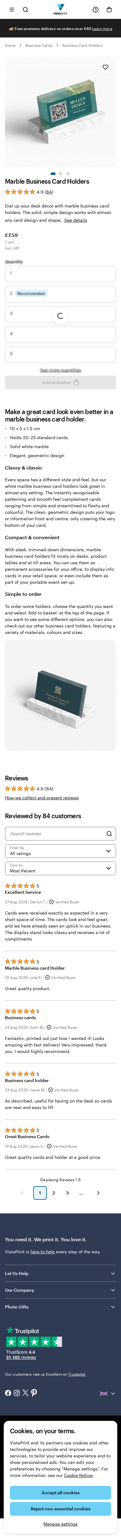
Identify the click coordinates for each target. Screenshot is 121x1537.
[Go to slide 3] (68, 173)
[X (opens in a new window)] (25, 1393)
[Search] (109, 833)
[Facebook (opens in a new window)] (8, 1394)
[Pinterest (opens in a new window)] (34, 1393)
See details (75, 220)
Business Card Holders (82, 45)
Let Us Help (17, 1273)
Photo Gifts (17, 1306)
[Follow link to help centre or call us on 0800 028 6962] (95, 9)
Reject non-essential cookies (61, 1508)
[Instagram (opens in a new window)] (17, 1394)
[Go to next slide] (113, 112)
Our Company (19, 1290)
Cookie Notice (78, 1475)
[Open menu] (12, 9)
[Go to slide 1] (53, 173)
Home (10, 45)
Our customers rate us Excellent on (45, 1374)
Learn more (102, 28)
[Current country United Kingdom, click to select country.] (108, 1393)
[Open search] (25, 9)
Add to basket (56, 382)
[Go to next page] (98, 1193)
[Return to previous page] (22, 1193)
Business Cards (38, 45)
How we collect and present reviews (42, 797)
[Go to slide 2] (60, 173)
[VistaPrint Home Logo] (60, 9)
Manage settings (60, 1523)
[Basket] (109, 9)
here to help (42, 1251)
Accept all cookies (61, 1492)
